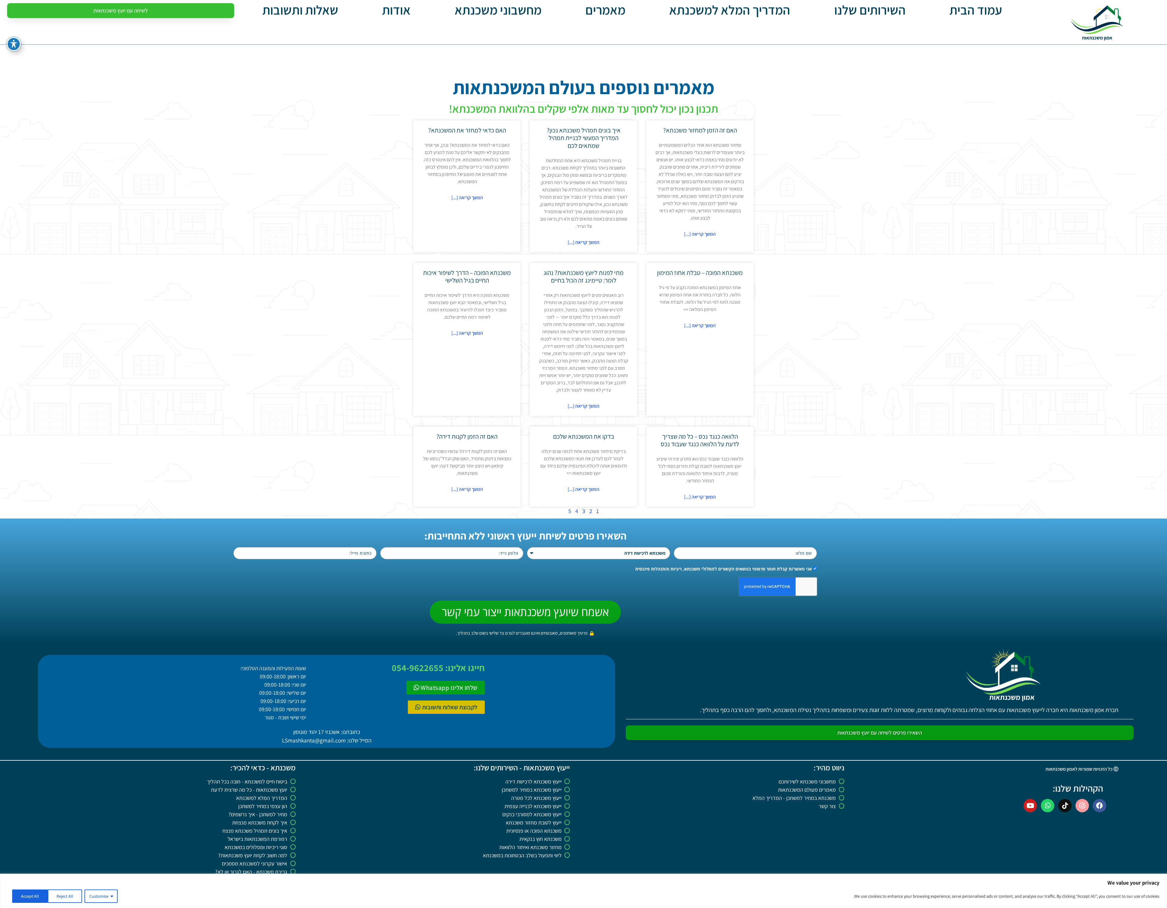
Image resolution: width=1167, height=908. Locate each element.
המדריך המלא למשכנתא (729, 10)
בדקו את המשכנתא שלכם (583, 436)
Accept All (30, 896)
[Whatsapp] (1047, 805)
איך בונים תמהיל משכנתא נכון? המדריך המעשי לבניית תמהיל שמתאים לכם (584, 137)
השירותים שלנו (870, 10)
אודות (396, 10)
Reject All (65, 896)
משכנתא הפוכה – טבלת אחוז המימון (700, 273)
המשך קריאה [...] (700, 234)
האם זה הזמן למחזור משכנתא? (700, 130)
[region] (583, 891)
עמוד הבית (975, 10)
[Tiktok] (1065, 805)
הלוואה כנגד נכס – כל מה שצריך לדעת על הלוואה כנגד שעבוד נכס (700, 440)
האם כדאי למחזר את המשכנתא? (467, 130)
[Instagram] (1082, 805)
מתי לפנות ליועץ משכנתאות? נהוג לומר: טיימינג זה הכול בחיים (584, 276)
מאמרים (605, 10)
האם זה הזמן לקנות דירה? (466, 436)
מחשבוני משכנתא (498, 10)
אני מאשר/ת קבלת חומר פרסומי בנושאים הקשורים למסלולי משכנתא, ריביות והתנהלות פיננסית (723, 569)
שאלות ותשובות (300, 10)
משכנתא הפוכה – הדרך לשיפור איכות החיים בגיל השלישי (467, 276)
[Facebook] (1099, 805)
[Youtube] (1030, 805)
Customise (98, 896)
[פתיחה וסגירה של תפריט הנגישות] (13, 44)
